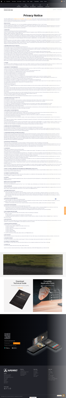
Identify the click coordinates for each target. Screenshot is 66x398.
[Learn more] (33, 267)
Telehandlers (22, 370)
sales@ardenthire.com (9, 377)
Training (41, 1)
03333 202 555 (8, 10)
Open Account (36, 375)
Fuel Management (23, 374)
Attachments (22, 375)
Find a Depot (19, 1)
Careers (35, 374)
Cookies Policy (28, 18)
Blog (28, 1)
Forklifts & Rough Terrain (24, 371)
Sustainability (36, 1)
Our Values (35, 371)
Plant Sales (14, 1)
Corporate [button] (8, 1)
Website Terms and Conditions (19, 18)
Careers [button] (24, 1)
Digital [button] (31, 1)
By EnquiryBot (59, 395)
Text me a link (16, 343)
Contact (45, 1)
